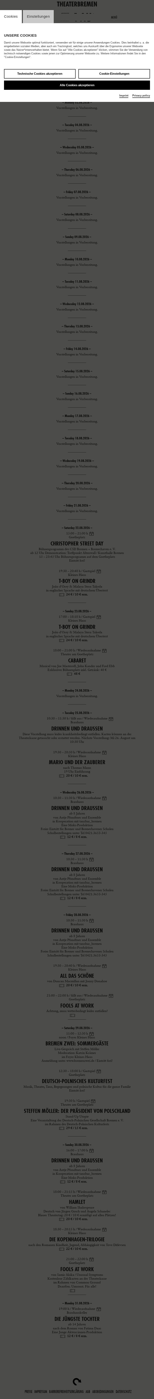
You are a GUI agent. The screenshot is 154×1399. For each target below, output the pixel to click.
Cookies (11, 16)
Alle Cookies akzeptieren (77, 85)
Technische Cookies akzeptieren (39, 73)
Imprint (123, 95)
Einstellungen (38, 16)
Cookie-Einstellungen (114, 73)
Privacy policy (141, 95)
